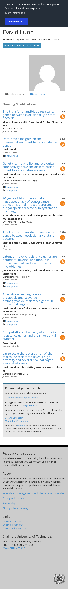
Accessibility (9, 503)
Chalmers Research (13, 524)
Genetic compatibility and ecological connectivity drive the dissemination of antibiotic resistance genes (29, 166)
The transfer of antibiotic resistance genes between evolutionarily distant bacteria (29, 114)
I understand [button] (16, 21)
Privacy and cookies (13, 498)
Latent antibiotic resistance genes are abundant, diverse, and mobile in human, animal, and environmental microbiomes (30, 261)
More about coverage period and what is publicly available (34, 493)
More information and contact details (21, 45)
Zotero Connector (14, 417)
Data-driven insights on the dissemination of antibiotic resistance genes (30, 142)
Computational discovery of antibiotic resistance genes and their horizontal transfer (30, 335)
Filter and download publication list (22, 397)
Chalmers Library (12, 521)
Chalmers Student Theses (16, 528)
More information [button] (15, 13)
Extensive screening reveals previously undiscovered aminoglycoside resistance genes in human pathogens (28, 299)
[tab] (15, 94)
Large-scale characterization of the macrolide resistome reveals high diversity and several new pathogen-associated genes (28, 358)
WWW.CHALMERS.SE (14, 548)
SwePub (21, 425)
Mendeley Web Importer (17, 420)
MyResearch (30, 405)
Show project (11, 155)
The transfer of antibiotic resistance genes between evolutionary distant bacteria (29, 235)
